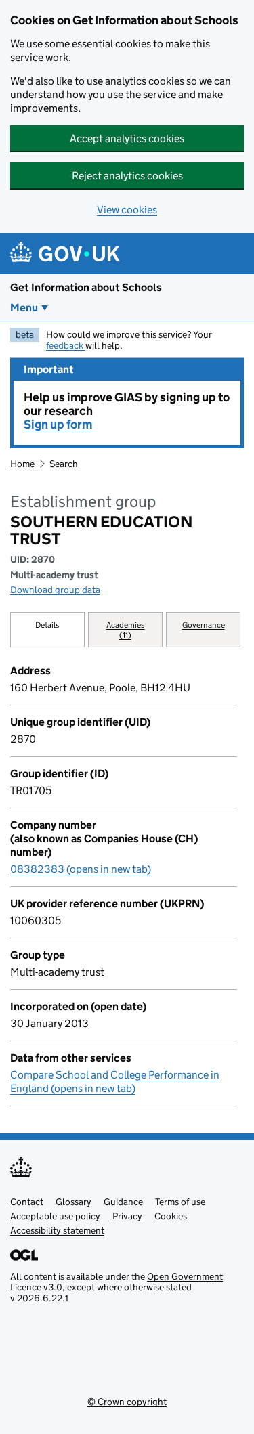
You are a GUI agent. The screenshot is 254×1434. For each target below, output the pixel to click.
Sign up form (58, 424)
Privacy (127, 1216)
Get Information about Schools (86, 287)
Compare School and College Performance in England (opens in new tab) (114, 1081)
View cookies (127, 209)
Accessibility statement (57, 1230)
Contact (26, 1202)
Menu (24, 307)
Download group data (55, 590)
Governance (203, 625)
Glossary (73, 1202)
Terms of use (180, 1202)
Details (47, 625)
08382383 (80, 869)
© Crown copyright (127, 1401)
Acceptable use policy (55, 1216)
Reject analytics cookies (127, 175)
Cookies (170, 1216)
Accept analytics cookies (127, 138)
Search (63, 464)
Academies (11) (125, 630)
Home (22, 464)
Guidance (123, 1202)
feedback (65, 345)
